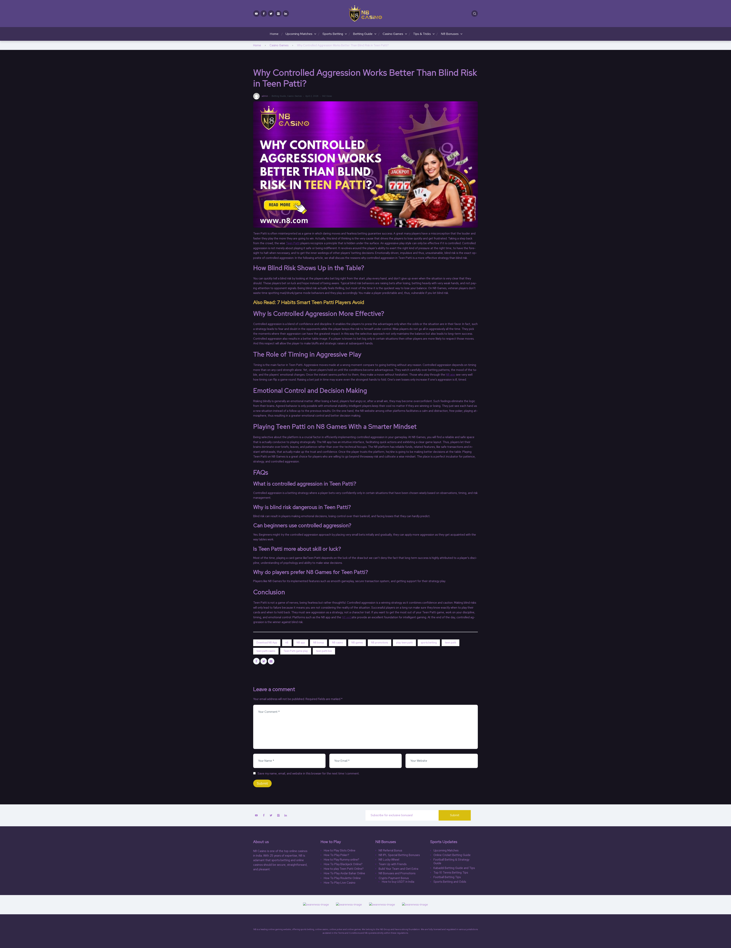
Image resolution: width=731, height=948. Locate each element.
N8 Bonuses (450, 34)
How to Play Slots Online (339, 850)
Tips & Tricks (422, 34)
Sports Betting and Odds (449, 882)
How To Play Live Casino (339, 883)
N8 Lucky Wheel (389, 860)
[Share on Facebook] (256, 661)
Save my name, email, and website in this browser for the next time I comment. (308, 773)
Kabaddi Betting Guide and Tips (454, 868)
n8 (286, 642)
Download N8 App (266, 642)
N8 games (357, 642)
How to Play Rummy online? (341, 860)
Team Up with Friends (392, 864)
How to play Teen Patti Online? (344, 869)
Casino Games (393, 34)
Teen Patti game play (295, 651)
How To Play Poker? (336, 855)
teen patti (450, 642)
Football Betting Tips (447, 877)
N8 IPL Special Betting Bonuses (399, 855)
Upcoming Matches (299, 34)
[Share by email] (271, 661)
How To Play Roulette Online (342, 878)
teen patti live (324, 651)
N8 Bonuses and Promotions (397, 873)
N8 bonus (318, 642)
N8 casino (337, 642)
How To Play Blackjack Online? (343, 864)
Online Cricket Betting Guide (452, 855)
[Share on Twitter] (263, 661)
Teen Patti (293, 243)
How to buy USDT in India (398, 882)
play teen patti (404, 642)
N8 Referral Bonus (390, 850)
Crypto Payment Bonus (394, 878)
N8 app (450, 375)
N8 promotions (379, 642)
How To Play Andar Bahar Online (344, 873)
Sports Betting (332, 34)
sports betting (429, 642)
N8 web (347, 617)
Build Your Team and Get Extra (398, 869)
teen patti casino (265, 651)
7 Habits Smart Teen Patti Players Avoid (320, 302)
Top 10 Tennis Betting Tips (450, 872)
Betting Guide (363, 34)
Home (274, 34)
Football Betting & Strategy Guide (451, 861)
